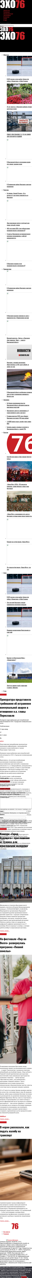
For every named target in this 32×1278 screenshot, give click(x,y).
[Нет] (27, 1277)
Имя (2, 811)
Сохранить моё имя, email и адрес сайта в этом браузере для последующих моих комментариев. (16, 821)
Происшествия (8, 14)
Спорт (5, 18)
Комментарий (5, 797)
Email (2, 814)
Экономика (7, 15)
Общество (6, 10)
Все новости (6, 1232)
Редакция (6, 1234)
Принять (24, 1277)
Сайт (1, 817)
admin (2, 741)
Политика (6, 12)
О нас (5, 20)
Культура (6, 17)
